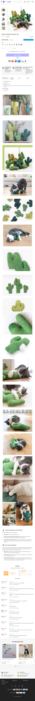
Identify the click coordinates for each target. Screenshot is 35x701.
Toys (8, 4)
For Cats (5, 4)
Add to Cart (17, 55)
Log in (26, 1)
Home (2, 4)
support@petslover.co (5, 682)
